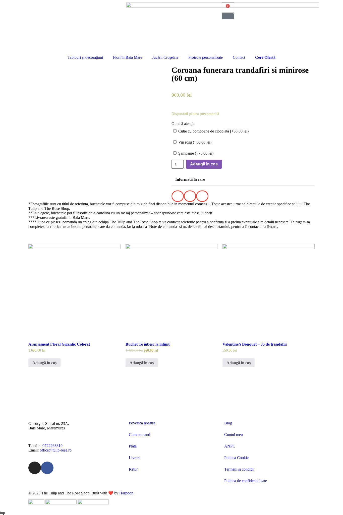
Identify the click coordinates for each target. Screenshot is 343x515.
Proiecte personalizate (205, 57)
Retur (133, 469)
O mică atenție (183, 123)
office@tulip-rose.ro (56, 450)
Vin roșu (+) (194, 142)
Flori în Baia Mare (127, 57)
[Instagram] (34, 468)
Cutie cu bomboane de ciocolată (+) (213, 131)
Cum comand (139, 434)
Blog (228, 423)
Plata (133, 446)
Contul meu (233, 434)
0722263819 (52, 445)
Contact (239, 57)
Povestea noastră (142, 423)
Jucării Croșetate (165, 57)
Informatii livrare (190, 179)
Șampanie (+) (195, 153)
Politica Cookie (236, 458)
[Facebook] (47, 468)
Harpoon (126, 493)
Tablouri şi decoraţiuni (85, 57)
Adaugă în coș (204, 164)
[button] (228, 16)
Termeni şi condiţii (239, 469)
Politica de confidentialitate (245, 481)
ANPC (229, 446)
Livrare (134, 458)
